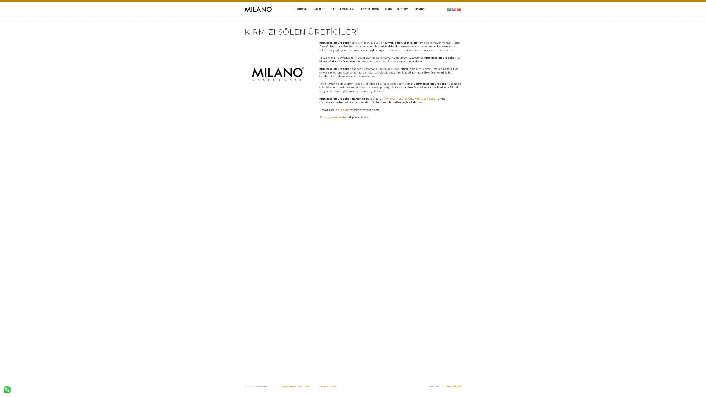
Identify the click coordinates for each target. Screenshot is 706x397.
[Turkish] (459, 9)
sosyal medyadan (336, 117)
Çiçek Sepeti (429, 98)
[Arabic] (449, 9)
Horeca (400, 390)
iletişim (344, 110)
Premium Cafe (365, 390)
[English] (454, 9)
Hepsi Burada (404, 98)
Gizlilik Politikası (328, 386)
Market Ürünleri (385, 390)
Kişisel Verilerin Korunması (296, 386)
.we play (452, 386)
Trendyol (389, 98)
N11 (417, 98)
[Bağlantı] (258, 9)
